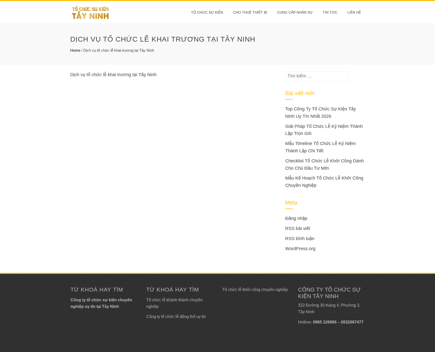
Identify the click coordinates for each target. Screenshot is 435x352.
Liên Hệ (354, 12)
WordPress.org (300, 248)
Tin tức (330, 12)
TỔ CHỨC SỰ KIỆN (207, 12)
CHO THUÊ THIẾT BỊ (250, 12)
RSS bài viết (297, 228)
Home (75, 50)
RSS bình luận (299, 238)
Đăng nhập (296, 218)
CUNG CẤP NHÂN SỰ (295, 12)
